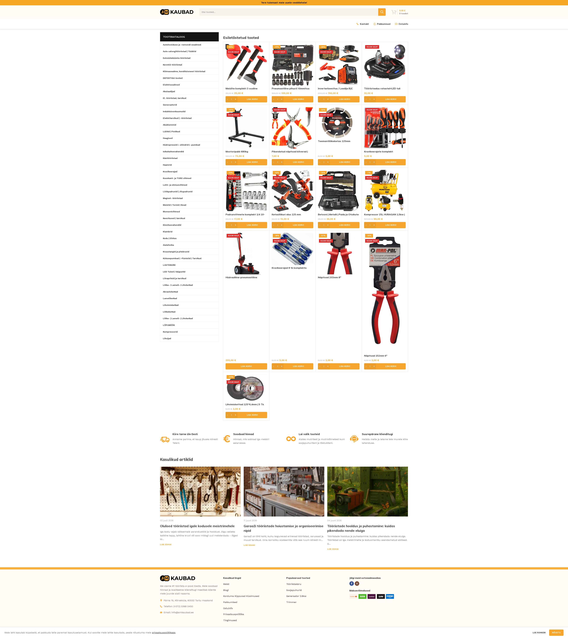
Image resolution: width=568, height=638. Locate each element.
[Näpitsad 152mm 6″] (385, 293)
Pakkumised (230, 602)
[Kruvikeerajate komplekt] (385, 128)
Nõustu (556, 632)
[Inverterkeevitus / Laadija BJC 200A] (339, 65)
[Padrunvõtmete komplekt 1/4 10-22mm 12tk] (246, 190)
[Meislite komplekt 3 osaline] (246, 65)
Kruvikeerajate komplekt (378, 151)
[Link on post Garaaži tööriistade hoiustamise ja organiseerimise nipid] (284, 491)
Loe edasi (165, 544)
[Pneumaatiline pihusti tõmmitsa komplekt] (292, 65)
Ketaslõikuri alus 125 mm (286, 214)
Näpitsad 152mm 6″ (375, 355)
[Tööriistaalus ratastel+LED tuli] (385, 65)
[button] (246, 99)
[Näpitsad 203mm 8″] (339, 253)
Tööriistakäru (293, 584)
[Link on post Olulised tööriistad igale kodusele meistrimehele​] (200, 491)
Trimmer (291, 602)
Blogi (226, 590)
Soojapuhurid (294, 590)
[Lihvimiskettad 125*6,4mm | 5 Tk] (246, 387)
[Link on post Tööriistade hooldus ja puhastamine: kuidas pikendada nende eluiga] (367, 491)
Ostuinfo (228, 608)
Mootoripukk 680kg (237, 151)
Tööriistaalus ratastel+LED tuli (382, 88)
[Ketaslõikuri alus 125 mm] (292, 190)
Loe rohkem (539, 632)
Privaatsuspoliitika (233, 614)
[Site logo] (176, 11)
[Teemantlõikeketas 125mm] (339, 122)
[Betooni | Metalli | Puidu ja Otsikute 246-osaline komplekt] (339, 190)
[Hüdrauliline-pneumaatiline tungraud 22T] (246, 253)
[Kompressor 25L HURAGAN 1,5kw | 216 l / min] (385, 190)
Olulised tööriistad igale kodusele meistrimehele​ (197, 526)
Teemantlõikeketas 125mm (334, 141)
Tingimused (230, 620)
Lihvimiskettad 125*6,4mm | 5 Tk (245, 404)
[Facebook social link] (351, 583)
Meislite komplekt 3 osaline (241, 88)
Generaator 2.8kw (296, 596)
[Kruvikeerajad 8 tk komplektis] (292, 249)
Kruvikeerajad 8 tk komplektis (289, 267)
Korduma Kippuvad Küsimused (241, 596)
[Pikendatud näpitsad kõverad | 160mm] (292, 128)
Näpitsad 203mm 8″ (329, 277)
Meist (226, 584)
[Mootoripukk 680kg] (246, 128)
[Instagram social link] (357, 583)
